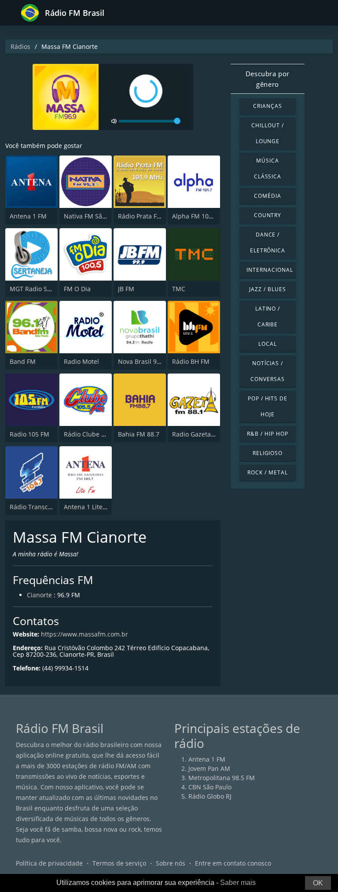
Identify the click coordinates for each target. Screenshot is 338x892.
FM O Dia (77, 289)
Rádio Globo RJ (209, 796)
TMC (178, 289)
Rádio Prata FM (140, 216)
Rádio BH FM (190, 361)
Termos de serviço (119, 863)
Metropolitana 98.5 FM (221, 778)
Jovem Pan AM (209, 768)
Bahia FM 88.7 (138, 434)
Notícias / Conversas (267, 371)
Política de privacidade (49, 863)
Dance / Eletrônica (268, 242)
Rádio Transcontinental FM (49, 507)
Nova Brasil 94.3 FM (147, 361)
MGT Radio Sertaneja (41, 289)
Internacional (269, 270)
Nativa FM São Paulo (94, 216)
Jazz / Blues (267, 289)
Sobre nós (170, 863)
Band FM (23, 361)
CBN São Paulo (209, 787)
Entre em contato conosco (233, 863)
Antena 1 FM (28, 216)
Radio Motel (81, 361)
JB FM (126, 289)
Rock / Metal (267, 472)
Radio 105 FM (29, 434)
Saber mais (238, 882)
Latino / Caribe (267, 316)
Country (268, 215)
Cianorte (39, 595)
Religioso (268, 453)
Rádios (20, 46)
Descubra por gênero (268, 79)
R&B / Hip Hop (267, 433)
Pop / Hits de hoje (267, 406)
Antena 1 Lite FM (88, 507)
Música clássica (268, 168)
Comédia (267, 196)
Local (267, 344)
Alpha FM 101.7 (194, 216)
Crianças (267, 106)
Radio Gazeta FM (196, 434)
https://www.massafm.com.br (84, 634)
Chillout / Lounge (267, 133)
